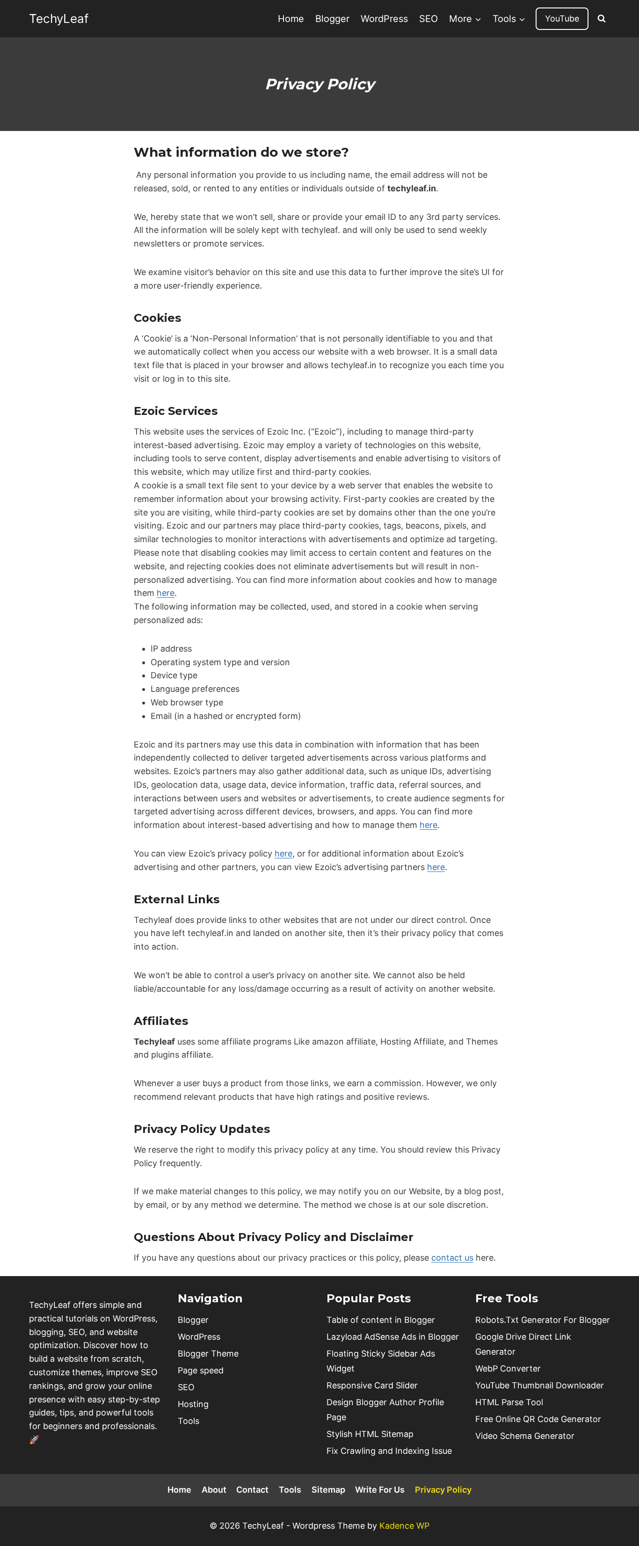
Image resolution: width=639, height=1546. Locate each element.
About (214, 1490)
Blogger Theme (208, 1353)
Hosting (193, 1404)
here (165, 593)
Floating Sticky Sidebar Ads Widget (381, 1361)
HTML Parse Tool (509, 1402)
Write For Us (380, 1490)
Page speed (201, 1370)
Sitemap (328, 1490)
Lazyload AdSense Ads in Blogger (393, 1337)
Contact (252, 1490)
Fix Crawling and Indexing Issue (389, 1451)
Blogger (332, 18)
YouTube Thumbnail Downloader (539, 1385)
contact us (452, 1258)
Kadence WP (404, 1526)
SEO (428, 18)
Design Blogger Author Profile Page (385, 1409)
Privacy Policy (443, 1490)
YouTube (562, 18)
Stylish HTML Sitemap (370, 1434)
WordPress (384, 18)
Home (291, 18)
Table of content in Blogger (381, 1320)
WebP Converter (508, 1368)
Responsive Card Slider (372, 1385)
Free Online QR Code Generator (538, 1419)
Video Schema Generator (524, 1436)
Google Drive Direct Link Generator (523, 1344)
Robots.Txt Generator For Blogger (542, 1320)
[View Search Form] (601, 18)
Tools (188, 1421)
